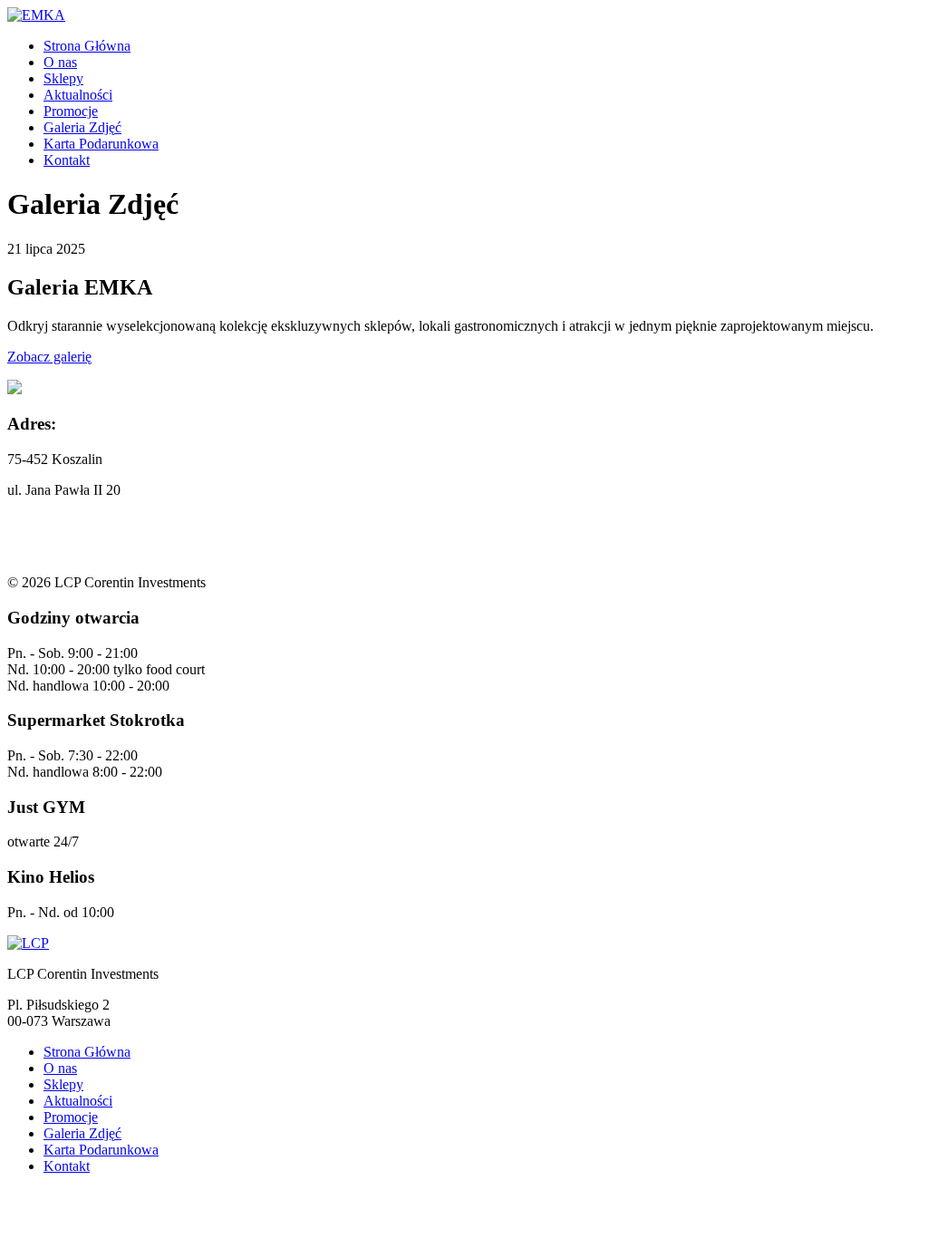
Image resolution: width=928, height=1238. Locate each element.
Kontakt (67, 160)
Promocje (71, 111)
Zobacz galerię (49, 356)
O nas (60, 62)
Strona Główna (87, 45)
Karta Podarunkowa (101, 143)
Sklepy (63, 78)
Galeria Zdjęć (82, 127)
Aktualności (78, 94)
